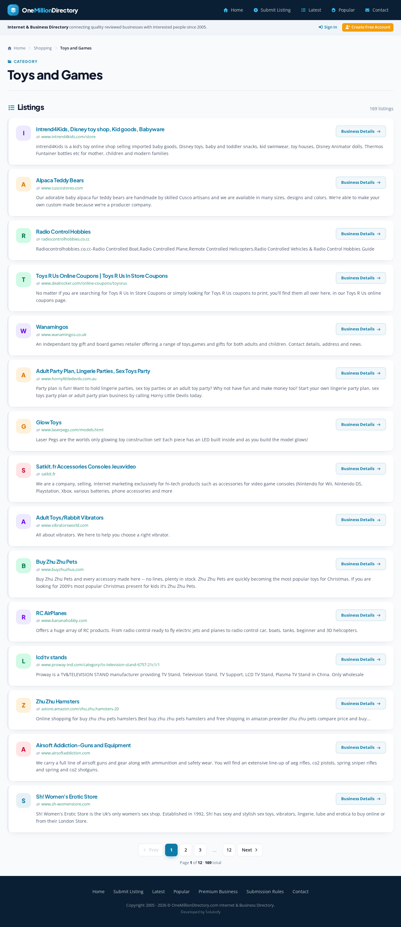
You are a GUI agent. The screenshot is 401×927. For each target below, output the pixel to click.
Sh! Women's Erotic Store (66, 796)
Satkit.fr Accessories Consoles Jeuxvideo (86, 466)
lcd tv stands (51, 657)
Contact (380, 10)
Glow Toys (48, 422)
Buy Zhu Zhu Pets (56, 561)
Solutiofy (213, 911)
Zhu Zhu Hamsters (57, 701)
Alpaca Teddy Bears (60, 180)
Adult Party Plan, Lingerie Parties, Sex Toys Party (93, 370)
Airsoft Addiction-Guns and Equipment (83, 745)
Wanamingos (52, 326)
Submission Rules (265, 891)
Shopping (43, 48)
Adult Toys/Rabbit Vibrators (70, 517)
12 (229, 850)
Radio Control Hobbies (63, 231)
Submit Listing (276, 10)
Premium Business (218, 891)
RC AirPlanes (51, 612)
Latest (315, 10)
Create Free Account (371, 27)
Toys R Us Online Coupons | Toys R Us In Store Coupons (102, 275)
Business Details (357, 131)
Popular (347, 10)
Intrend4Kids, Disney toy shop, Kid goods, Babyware (100, 129)
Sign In (330, 27)
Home (237, 10)
